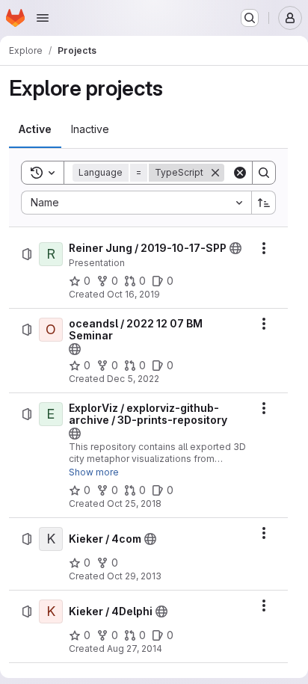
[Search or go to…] (250, 18)
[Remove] (215, 173)
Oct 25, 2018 (134, 503)
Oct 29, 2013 (134, 576)
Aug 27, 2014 (134, 648)
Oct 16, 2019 (133, 294)
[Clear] (240, 173)
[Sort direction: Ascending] (264, 203)
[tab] (35, 129)
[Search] (264, 173)
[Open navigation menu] (43, 18)
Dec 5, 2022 (133, 378)
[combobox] (136, 203)
